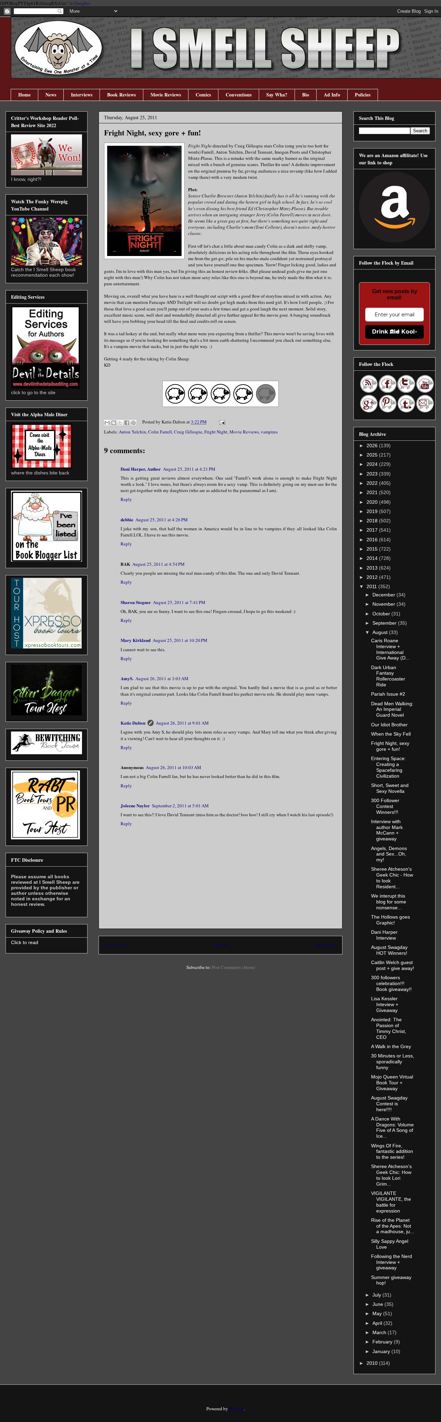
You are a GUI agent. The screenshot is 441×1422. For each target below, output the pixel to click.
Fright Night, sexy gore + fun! (390, 746)
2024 (373, 464)
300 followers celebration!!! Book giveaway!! (391, 983)
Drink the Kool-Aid (394, 331)
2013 (373, 568)
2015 (373, 549)
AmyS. (127, 678)
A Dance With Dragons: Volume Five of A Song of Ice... (392, 1127)
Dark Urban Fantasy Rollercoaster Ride (388, 676)
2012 (373, 577)
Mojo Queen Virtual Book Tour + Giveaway (392, 1082)
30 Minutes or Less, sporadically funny (392, 1061)
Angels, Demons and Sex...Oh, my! (389, 854)
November (384, 604)
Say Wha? (276, 94)
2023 (373, 474)
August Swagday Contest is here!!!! (389, 1103)
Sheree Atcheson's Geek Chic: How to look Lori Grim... (391, 1175)
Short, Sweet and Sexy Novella (390, 788)
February (383, 1341)
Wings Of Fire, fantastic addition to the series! (392, 1151)
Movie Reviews (166, 94)
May (377, 1313)
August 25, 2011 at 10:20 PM (180, 640)
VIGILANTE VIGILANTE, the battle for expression (391, 1201)
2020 (373, 502)
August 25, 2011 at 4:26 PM (161, 519)
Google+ (82, 3)
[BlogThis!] (113, 422)
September (385, 623)
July (377, 1295)
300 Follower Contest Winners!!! (385, 806)
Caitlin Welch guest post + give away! (392, 965)
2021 (373, 492)
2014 (373, 558)
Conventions (239, 94)
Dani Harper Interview (384, 935)
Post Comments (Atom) (233, 967)
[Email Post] (221, 422)
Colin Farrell (160, 432)
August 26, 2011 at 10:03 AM (173, 767)
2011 (372, 586)
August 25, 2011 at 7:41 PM (179, 602)
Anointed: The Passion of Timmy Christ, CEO (388, 1028)
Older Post (325, 944)
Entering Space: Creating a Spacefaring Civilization (388, 767)
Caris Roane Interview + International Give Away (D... (390, 649)
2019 (373, 511)
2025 (373, 455)
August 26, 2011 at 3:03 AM (161, 678)
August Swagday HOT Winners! (389, 950)
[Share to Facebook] (126, 422)
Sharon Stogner (136, 602)
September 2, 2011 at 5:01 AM (180, 805)
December (384, 594)
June (378, 1304)
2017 (373, 530)
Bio (305, 94)
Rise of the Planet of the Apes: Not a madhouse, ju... (392, 1226)
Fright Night (215, 432)
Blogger (236, 1408)
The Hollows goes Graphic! (390, 919)
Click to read (24, 942)
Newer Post (116, 944)
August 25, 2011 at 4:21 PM (189, 469)
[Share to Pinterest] (133, 422)
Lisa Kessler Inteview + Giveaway (384, 1004)
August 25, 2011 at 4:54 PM (158, 564)
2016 (373, 539)
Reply (126, 499)
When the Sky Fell (391, 734)
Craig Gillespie (188, 432)
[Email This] (107, 422)
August (380, 632)
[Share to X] (120, 422)
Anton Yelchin (132, 432)
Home (24, 94)
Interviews (81, 94)
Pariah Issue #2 (388, 694)
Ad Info (332, 94)
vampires (269, 432)
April (377, 1323)
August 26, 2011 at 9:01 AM (182, 723)
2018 (373, 520)
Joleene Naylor (135, 805)
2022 (373, 483)
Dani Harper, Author (141, 469)
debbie (127, 519)
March (380, 1332)
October (381, 613)
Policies (362, 94)
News (50, 94)
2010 (373, 1363)
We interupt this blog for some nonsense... (388, 901)
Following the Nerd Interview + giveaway (391, 1262)
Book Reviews (121, 94)
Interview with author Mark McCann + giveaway (387, 830)
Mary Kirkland (136, 640)
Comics (203, 94)
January (381, 1351)
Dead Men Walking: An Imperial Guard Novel (392, 709)
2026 (373, 445)
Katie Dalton (133, 722)
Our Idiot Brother (389, 724)
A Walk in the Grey (391, 1046)
